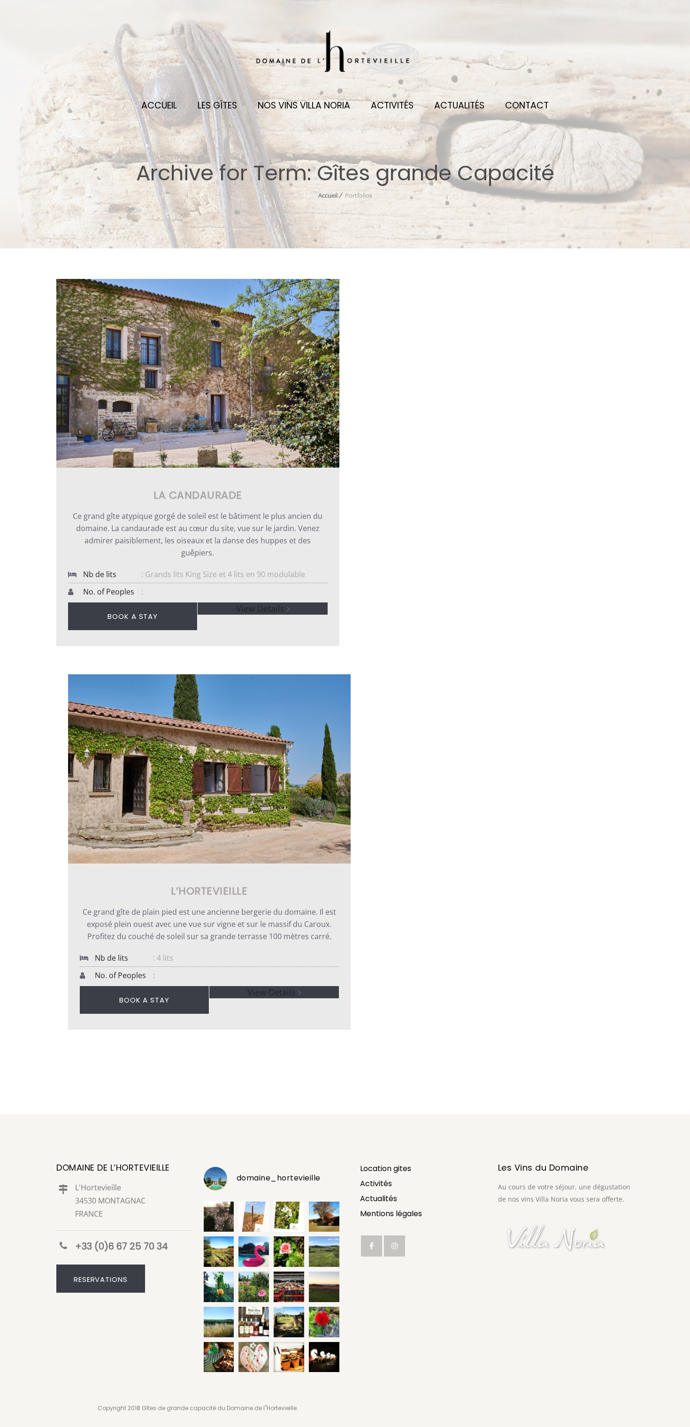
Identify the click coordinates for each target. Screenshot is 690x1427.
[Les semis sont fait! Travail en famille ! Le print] (289, 1357)
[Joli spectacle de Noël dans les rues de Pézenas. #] (324, 1357)
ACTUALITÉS (459, 105)
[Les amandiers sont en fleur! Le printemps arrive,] (324, 1217)
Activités (376, 1183)
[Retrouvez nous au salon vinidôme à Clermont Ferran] (289, 1287)
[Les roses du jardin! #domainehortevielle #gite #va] (289, 1251)
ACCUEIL (159, 105)
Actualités (378, 1198)
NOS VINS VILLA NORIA (304, 105)
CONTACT (527, 105)
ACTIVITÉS (392, 105)
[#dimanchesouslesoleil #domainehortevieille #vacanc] (219, 1322)
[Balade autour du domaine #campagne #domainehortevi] (324, 1287)
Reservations (101, 1279)
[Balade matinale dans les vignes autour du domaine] (253, 1217)
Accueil (327, 195)
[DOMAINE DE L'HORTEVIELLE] (344, 56)
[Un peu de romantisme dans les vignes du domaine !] (219, 1287)
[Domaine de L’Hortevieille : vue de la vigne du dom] (324, 1251)
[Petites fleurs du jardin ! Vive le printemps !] (253, 1287)
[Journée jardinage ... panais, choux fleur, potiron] (219, 1357)
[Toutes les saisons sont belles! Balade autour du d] (219, 1251)
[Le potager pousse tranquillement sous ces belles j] (289, 1322)
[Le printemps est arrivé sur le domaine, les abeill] (289, 1217)
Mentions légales (391, 1213)
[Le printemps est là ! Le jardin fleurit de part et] (324, 1322)
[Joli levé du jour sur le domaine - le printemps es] (219, 1217)
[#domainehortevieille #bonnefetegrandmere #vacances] (253, 1357)
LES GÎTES (217, 105)
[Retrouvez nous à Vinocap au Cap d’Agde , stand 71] (253, 1322)
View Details (260, 608)
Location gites (385, 1168)
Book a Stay (132, 616)
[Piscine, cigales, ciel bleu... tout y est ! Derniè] (253, 1251)
